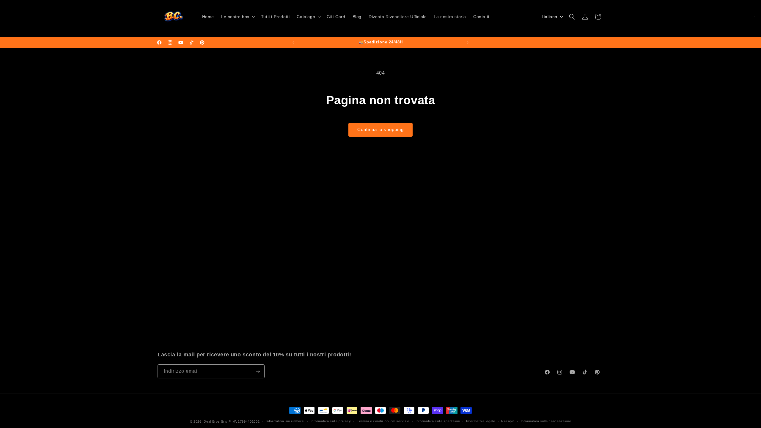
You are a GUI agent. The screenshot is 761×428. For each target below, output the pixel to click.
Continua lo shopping (380, 129)
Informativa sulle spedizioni (438, 421)
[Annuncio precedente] (293, 42)
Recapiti (508, 421)
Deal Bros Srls (215, 421)
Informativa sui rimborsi (285, 421)
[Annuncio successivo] (467, 42)
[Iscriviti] (257, 371)
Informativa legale (480, 421)
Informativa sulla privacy (331, 421)
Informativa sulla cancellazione (546, 421)
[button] (237, 16)
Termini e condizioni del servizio (383, 421)
